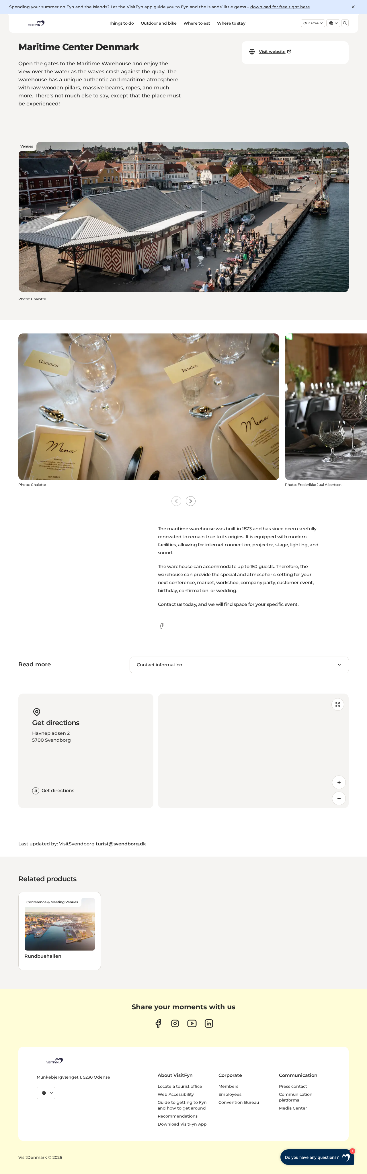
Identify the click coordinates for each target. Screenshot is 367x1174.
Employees (229, 1094)
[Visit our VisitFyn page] (158, 1023)
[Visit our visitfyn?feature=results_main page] (192, 1023)
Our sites (311, 23)
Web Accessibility (176, 1094)
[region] (253, 751)
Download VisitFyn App (182, 1124)
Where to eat (197, 23)
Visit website (272, 51)
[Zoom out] (339, 798)
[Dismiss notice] (353, 6)
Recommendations (178, 1116)
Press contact (293, 1086)
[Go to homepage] (35, 23)
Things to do (121, 23)
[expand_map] (337, 704)
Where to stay (231, 23)
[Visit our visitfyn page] (175, 1023)
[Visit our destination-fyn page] (209, 1023)
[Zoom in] (339, 782)
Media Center (293, 1108)
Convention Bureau (238, 1102)
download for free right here (280, 6)
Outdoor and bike (159, 23)
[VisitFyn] (54, 1060)
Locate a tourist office (180, 1086)
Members (228, 1086)
